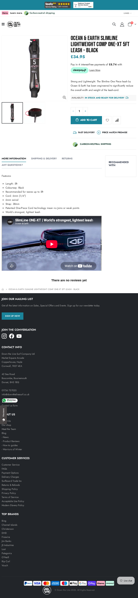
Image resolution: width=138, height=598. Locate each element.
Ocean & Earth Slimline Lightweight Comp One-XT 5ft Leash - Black (100, 44)
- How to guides (10, 445)
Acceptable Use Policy (13, 501)
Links (126, 13)
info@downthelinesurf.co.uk (15, 394)
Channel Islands (9, 525)
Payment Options (10, 472)
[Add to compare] (117, 120)
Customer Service (11, 464)
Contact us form (10, 405)
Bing (4, 520)
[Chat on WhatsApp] (69, 400)
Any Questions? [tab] (12, 165)
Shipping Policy (10, 489)
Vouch (5, 565)
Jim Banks (6, 541)
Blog (4, 433)
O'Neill (5, 557)
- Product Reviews (11, 441)
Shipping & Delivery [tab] (44, 158)
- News (5, 437)
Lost (4, 549)
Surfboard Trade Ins (12, 481)
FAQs (4, 468)
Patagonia (7, 553)
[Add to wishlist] (107, 120)
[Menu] (3, 24)
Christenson (8, 529)
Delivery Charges (10, 477)
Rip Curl (6, 561)
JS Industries (8, 545)
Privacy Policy (9, 493)
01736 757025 (9, 390)
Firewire (6, 537)
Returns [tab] (67, 158)
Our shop (6, 425)
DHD (4, 533)
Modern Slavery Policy (13, 505)
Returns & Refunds (11, 485)
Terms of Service (10, 497)
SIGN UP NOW (12, 316)
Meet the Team (9, 429)
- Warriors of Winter (12, 449)
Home (3, 289)
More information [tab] (14, 158)
